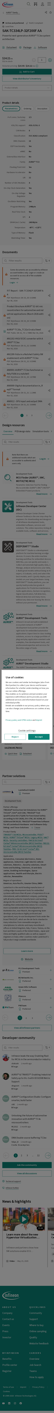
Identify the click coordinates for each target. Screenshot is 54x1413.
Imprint (39, 720)
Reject (15, 736)
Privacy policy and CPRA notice (19, 720)
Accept (39, 736)
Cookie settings (27, 730)
